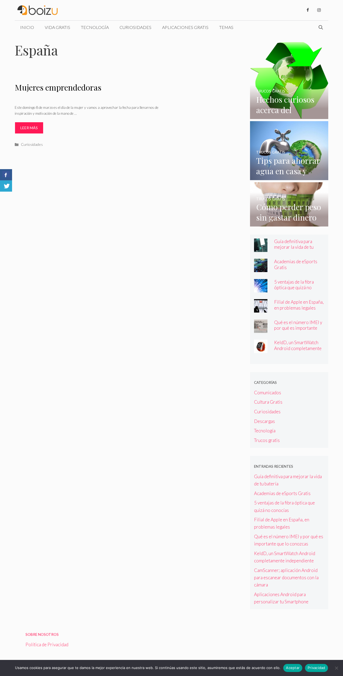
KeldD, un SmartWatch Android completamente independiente (298, 348)
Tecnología (95, 27)
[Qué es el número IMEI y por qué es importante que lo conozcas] (260, 329)
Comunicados (267, 392)
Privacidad (316, 668)
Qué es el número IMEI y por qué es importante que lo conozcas (298, 328)
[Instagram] (318, 10)
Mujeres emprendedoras (58, 87)
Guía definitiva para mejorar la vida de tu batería (294, 247)
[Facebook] (307, 10)
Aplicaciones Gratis (185, 27)
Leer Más (29, 127)
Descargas (264, 421)
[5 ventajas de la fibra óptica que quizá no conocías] (260, 289)
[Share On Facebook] (6, 174)
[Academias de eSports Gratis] (260, 268)
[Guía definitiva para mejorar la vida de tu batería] (260, 248)
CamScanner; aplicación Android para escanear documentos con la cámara (286, 577)
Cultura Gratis (268, 402)
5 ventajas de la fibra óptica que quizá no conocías (294, 287)
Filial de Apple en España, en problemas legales (299, 304)
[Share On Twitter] (6, 186)
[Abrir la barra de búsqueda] (320, 27)
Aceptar (293, 668)
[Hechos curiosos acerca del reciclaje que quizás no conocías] (289, 115)
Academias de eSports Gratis (282, 493)
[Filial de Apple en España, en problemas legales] (260, 309)
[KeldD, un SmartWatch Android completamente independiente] (260, 349)
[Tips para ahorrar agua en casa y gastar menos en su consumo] (289, 176)
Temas (226, 27)
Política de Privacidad (46, 644)
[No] (336, 668)
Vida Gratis (57, 27)
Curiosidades (135, 27)
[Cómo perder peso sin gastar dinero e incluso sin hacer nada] (289, 223)
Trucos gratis (267, 440)
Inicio (27, 27)
